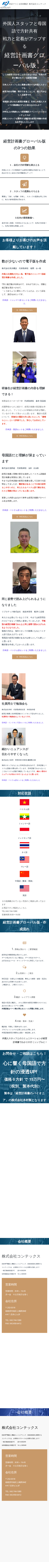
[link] (14, 729)
